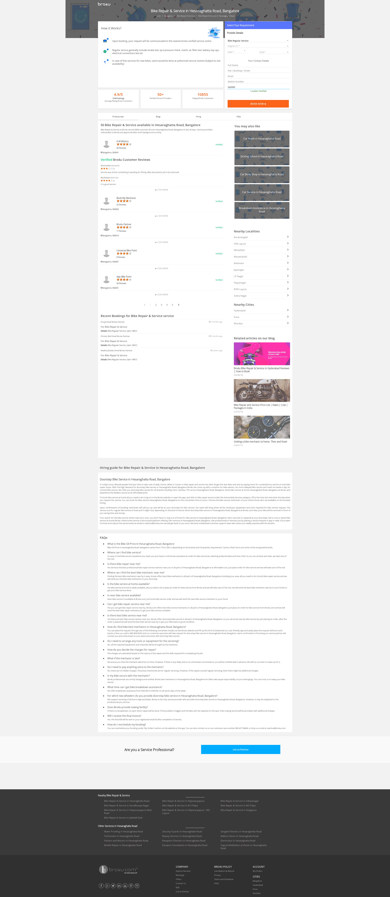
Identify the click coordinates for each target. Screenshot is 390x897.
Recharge (180, 875)
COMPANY (182, 866)
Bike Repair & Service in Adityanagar (240, 800)
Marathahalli (240, 256)
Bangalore (257, 881)
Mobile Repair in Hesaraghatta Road (123, 845)
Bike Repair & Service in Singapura (239, 810)
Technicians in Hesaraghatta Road (121, 836)
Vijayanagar (240, 282)
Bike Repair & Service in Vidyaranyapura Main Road (128, 811)
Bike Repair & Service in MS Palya (238, 805)
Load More (162, 189)
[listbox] (258, 40)
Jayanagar (239, 269)
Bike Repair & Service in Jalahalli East (123, 817)
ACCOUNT (259, 866)
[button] (258, 25)
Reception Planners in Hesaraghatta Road (183, 840)
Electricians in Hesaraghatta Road (238, 840)
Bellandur (239, 263)
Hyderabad (239, 310)
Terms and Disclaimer (224, 879)
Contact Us (181, 883)
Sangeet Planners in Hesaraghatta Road (241, 831)
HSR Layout (240, 243)
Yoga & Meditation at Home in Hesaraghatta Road (244, 847)
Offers (178, 879)
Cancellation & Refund (224, 871)
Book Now (257, 103)
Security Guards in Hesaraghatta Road (182, 831)
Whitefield (239, 250)
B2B (177, 887)
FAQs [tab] (239, 116)
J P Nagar (238, 276)
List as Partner (241, 749)
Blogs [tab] (158, 116)
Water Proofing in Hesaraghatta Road (123, 831)
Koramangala (241, 237)
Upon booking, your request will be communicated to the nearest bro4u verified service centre (161, 40)
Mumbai (238, 323)
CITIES (256, 876)
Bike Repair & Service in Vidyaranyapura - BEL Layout (186, 811)
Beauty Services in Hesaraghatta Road (182, 836)
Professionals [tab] (118, 116)
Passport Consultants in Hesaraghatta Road (184, 845)
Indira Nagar (240, 295)
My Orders (257, 871)
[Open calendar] (244, 51)
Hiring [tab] (198, 116)
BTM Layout (240, 289)
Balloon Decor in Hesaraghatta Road (240, 836)
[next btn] (178, 304)
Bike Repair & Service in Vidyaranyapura (183, 800)
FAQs (216, 883)
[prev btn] (144, 304)
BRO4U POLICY (223, 866)
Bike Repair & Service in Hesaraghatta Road (126, 800)
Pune (236, 317)
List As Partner (182, 891)
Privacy (217, 875)
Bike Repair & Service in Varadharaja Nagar (126, 805)
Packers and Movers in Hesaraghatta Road (126, 840)
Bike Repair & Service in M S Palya (180, 805)
